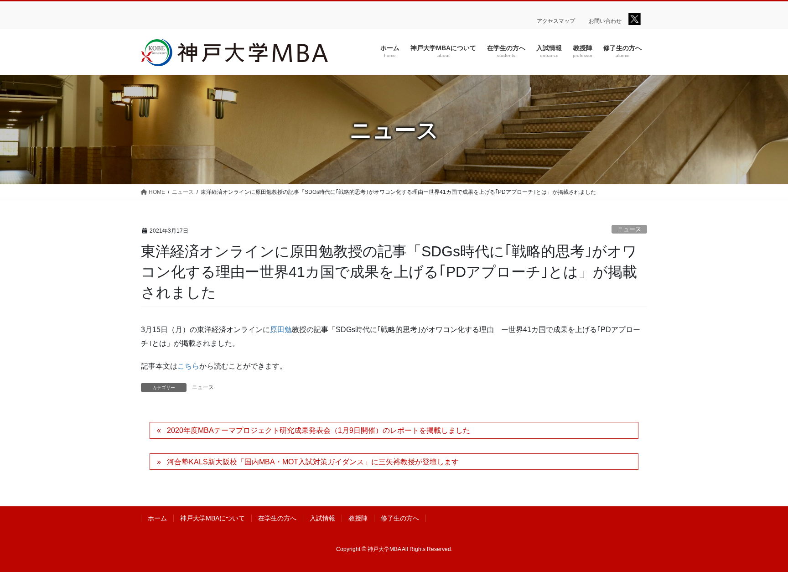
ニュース (629, 229)
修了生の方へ (400, 518)
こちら (188, 366)
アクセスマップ (556, 21)
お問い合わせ (605, 21)
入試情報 (322, 518)
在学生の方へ (277, 518)
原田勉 (281, 329)
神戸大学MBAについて (212, 518)
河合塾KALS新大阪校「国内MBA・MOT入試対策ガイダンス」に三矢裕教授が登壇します (313, 462)
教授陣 (358, 518)
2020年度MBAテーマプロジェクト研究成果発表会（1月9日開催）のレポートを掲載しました (318, 430)
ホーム (157, 518)
